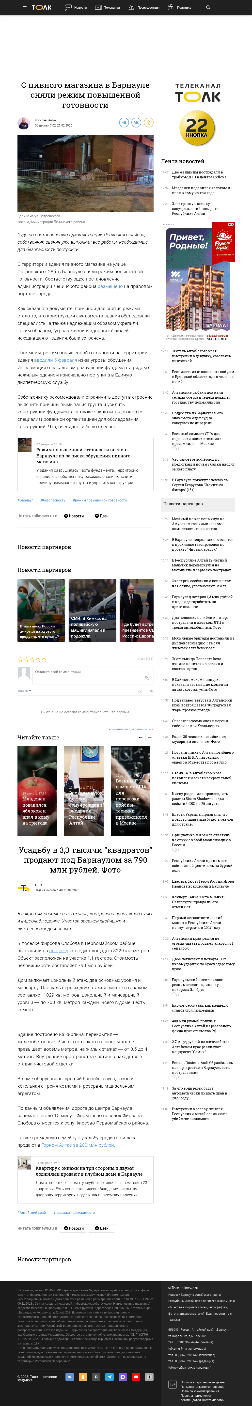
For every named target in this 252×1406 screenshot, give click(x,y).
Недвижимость (45, 890)
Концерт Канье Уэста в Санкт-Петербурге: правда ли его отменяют (198, 902)
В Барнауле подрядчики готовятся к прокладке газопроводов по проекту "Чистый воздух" (203, 544)
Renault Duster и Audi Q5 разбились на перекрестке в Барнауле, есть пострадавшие (202, 1067)
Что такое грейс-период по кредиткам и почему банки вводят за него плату (203, 464)
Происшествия (148, 7)
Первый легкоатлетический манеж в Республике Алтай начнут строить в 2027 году (197, 922)
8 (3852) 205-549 (186, 1361)
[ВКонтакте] (136, 122)
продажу (58, 950)
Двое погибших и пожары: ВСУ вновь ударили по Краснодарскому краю (203, 964)
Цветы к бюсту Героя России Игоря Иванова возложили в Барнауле (203, 884)
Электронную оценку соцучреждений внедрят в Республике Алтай (87, 808)
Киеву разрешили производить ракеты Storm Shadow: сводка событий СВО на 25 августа (200, 798)
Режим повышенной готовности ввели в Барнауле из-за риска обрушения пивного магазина (83, 456)
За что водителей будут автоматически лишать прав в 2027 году (199, 1093)
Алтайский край (31, 1213)
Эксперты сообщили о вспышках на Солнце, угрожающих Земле (201, 583)
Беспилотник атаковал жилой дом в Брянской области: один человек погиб (203, 376)
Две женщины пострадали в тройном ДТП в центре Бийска (199, 174)
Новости (80, 7)
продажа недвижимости (74, 1213)
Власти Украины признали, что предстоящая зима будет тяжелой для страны (202, 819)
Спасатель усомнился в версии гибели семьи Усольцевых (200, 723)
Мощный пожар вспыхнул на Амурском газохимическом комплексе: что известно (198, 523)
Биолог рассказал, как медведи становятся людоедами (200, 1008)
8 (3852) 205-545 (186, 1355)
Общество (42, 125)
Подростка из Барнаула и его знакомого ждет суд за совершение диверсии (197, 418)
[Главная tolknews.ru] (41, 7)
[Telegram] (124, 122)
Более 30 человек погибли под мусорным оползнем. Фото (199, 739)
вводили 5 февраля (56, 360)
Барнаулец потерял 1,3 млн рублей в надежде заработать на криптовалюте (202, 601)
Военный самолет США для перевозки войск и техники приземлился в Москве (131, 802)
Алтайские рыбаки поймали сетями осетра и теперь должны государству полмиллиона (201, 397)
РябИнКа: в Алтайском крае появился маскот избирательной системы (202, 778)
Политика (184, 7)
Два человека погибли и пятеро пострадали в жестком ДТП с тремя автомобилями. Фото (200, 622)
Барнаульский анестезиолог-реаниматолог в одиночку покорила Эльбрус (198, 984)
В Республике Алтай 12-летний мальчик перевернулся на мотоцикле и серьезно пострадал (201, 565)
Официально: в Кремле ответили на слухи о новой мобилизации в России (201, 840)
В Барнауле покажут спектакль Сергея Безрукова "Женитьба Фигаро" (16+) (200, 485)
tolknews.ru (189, 1288)
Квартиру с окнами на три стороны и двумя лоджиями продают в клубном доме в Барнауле (89, 1171)
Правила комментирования (200, 1391)
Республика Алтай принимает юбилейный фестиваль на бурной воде (202, 865)
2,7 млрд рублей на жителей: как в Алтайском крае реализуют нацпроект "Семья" (202, 1046)
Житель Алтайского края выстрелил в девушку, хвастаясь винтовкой (201, 356)
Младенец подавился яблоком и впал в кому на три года (35, 811)
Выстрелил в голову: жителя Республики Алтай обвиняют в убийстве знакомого (200, 1114)
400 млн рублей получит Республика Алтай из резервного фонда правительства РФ (201, 1026)
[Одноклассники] (148, 122)
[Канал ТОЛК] (101, 516)
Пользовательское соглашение (202, 1387)
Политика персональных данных (204, 1382)
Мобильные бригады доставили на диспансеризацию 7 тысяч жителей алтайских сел (203, 643)
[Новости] (73, 516)
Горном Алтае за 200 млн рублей (78, 1145)
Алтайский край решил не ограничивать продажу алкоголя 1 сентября (202, 943)
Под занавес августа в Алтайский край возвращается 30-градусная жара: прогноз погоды (202, 705)
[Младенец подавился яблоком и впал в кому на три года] (37, 791)
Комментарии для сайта (131, 729)
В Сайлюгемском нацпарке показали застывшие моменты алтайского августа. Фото (200, 684)
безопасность (53, 500)
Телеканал (112, 7)
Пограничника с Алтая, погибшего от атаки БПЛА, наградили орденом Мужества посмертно (203, 757)
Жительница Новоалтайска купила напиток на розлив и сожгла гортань (197, 663)
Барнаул (25, 500)
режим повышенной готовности (100, 500)
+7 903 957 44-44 (187, 1342)
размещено (110, 286)
